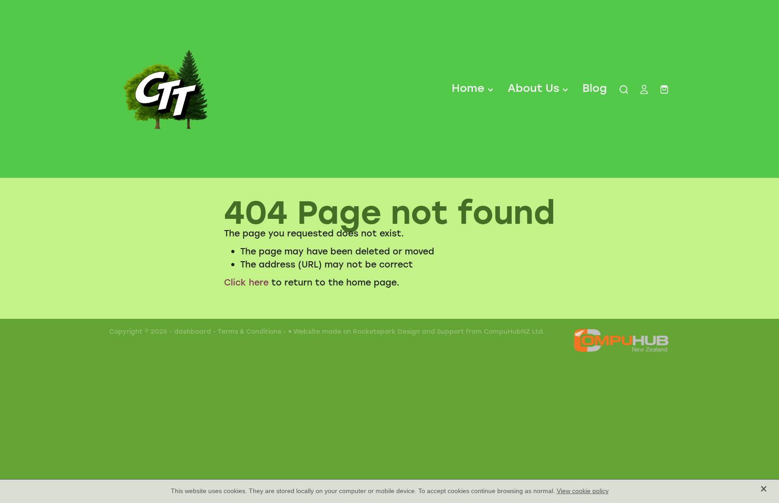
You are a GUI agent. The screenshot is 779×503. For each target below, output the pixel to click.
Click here (246, 282)
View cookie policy (583, 490)
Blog (594, 88)
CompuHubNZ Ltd (513, 331)
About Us (535, 88)
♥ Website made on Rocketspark (342, 331)
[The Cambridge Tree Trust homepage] (165, 89)
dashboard (192, 331)
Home (470, 88)
